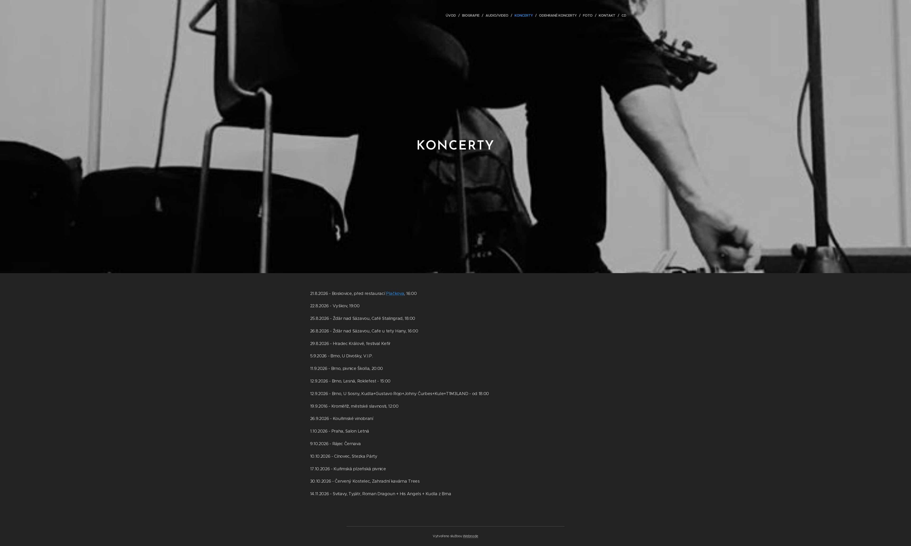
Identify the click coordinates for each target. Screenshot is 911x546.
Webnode (470, 536)
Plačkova (395, 293)
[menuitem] (452, 15)
